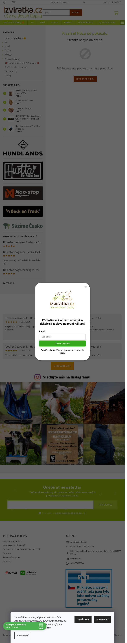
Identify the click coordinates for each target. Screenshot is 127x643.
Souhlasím (102, 619)
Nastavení (22, 635)
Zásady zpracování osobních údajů (70, 351)
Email (42, 331)
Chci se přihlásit (62, 343)
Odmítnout (83, 619)
